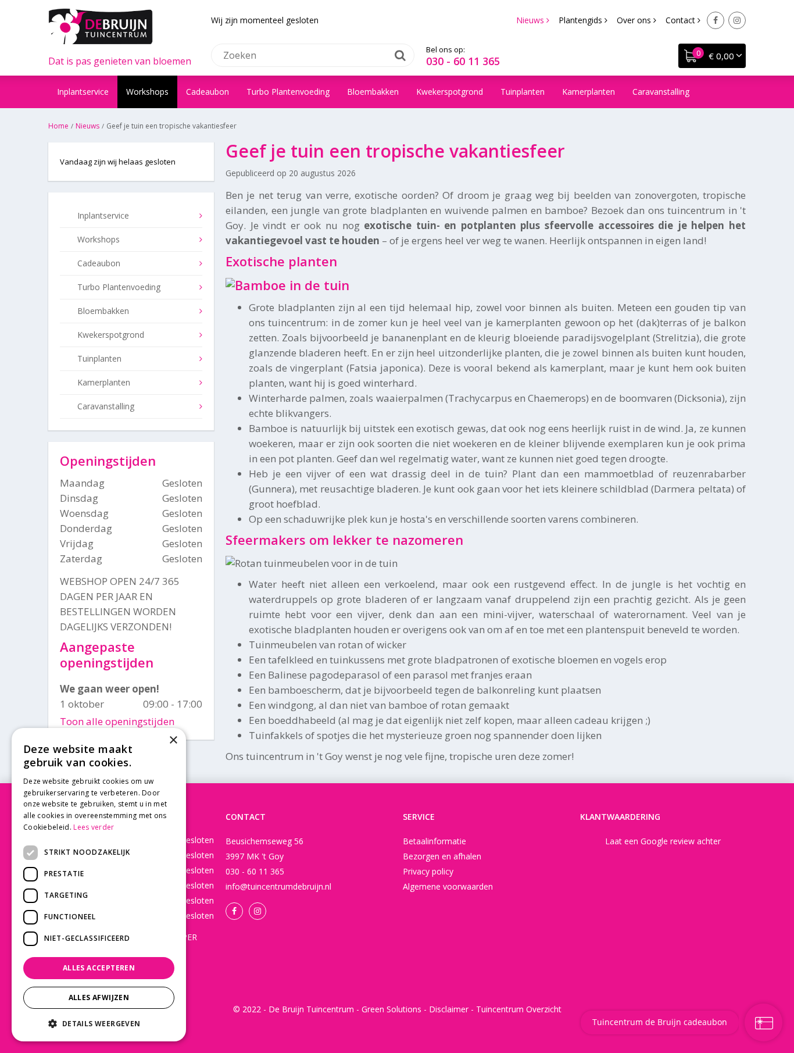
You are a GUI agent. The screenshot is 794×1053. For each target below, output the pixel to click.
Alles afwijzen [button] (99, 997)
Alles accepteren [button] (99, 968)
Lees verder (93, 827)
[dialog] (99, 884)
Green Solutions (391, 1009)
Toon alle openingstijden (117, 721)
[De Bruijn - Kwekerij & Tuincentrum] (100, 26)
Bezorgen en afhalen (442, 856)
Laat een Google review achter (663, 841)
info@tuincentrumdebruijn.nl (278, 886)
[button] (98, 1023)
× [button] (173, 740)
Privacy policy (428, 871)
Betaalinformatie (434, 841)
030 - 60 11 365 (463, 61)
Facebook (715, 20)
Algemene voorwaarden (448, 886)
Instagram (737, 20)
